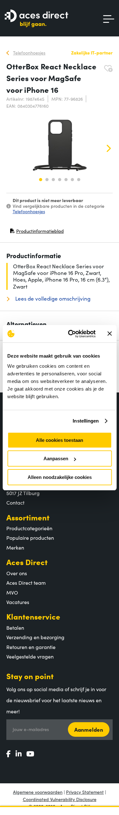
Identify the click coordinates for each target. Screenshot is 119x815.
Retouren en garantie (31, 646)
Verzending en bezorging (35, 637)
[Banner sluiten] (109, 333)
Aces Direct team (26, 582)
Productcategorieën (29, 528)
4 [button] (59, 179)
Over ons (16, 573)
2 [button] (47, 179)
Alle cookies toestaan (59, 440)
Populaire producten (30, 537)
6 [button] (72, 179)
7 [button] (78, 179)
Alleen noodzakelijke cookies (60, 477)
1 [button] (40, 179)
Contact (15, 502)
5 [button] (66, 179)
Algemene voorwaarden (38, 792)
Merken (15, 547)
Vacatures (17, 601)
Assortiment (28, 517)
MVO (12, 592)
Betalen (15, 627)
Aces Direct (27, 562)
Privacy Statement (85, 792)
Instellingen (86, 420)
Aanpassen (55, 458)
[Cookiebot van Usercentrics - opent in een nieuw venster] (71, 334)
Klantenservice (33, 616)
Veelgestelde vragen (30, 656)
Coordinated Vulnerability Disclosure (59, 799)
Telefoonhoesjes (29, 211)
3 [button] (53, 179)
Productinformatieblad (37, 232)
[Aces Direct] (36, 19)
